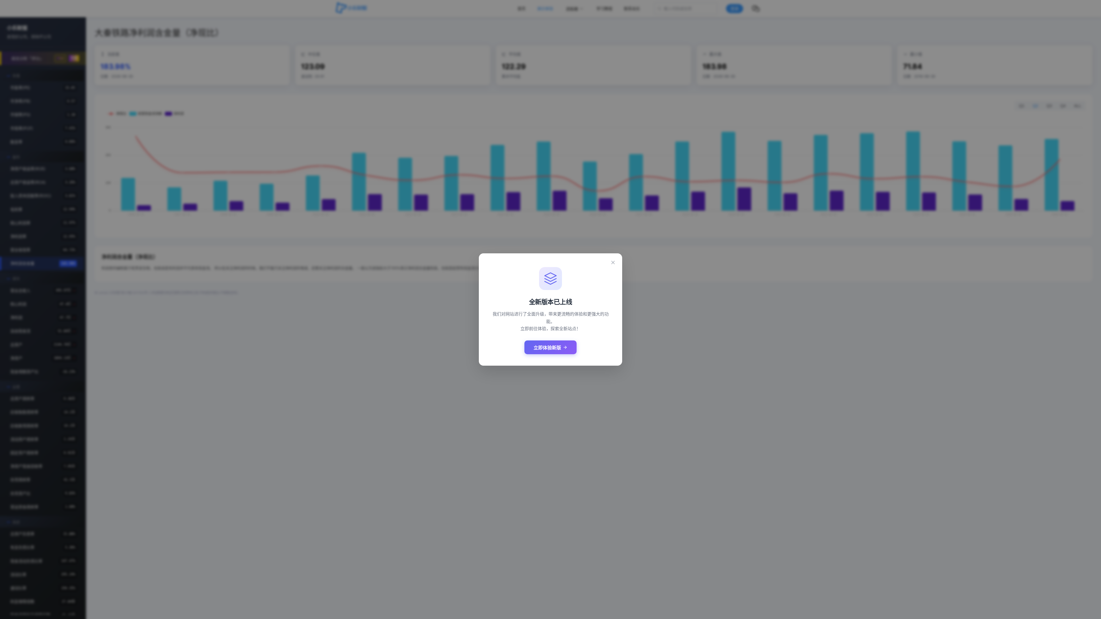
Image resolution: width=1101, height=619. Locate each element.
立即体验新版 (547, 347)
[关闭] (613, 262)
